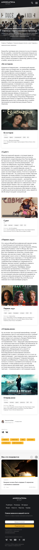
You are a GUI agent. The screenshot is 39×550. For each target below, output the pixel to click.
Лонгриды (17, 505)
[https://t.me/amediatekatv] (6, 539)
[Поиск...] (32, 3)
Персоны (21, 508)
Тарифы (27, 508)
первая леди (15, 439)
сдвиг (22, 439)
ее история (30, 439)
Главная (3, 43)
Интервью (24, 505)
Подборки (9, 43)
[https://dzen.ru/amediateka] (19, 539)
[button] (36, 457)
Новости (14, 508)
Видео (8, 508)
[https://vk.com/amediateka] (10, 539)
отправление (6, 442)
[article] (19, 474)
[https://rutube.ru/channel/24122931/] (23, 539)
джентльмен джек (17, 442)
